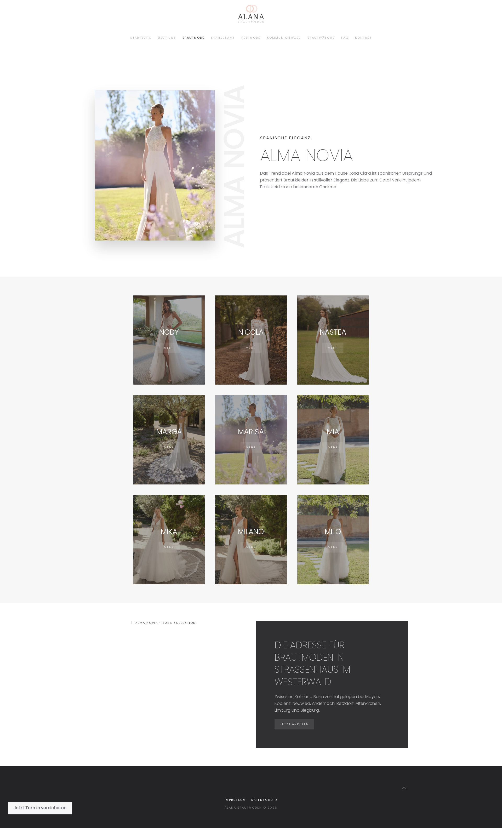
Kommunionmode (284, 38)
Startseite (140, 38)
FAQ (345, 38)
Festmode (250, 38)
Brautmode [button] (193, 38)
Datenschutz (264, 800)
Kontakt (363, 38)
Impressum (235, 800)
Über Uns (167, 38)
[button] (404, 788)
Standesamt (223, 38)
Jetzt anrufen (294, 724)
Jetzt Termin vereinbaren (40, 808)
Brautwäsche (321, 38)
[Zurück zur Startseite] (104, 37)
